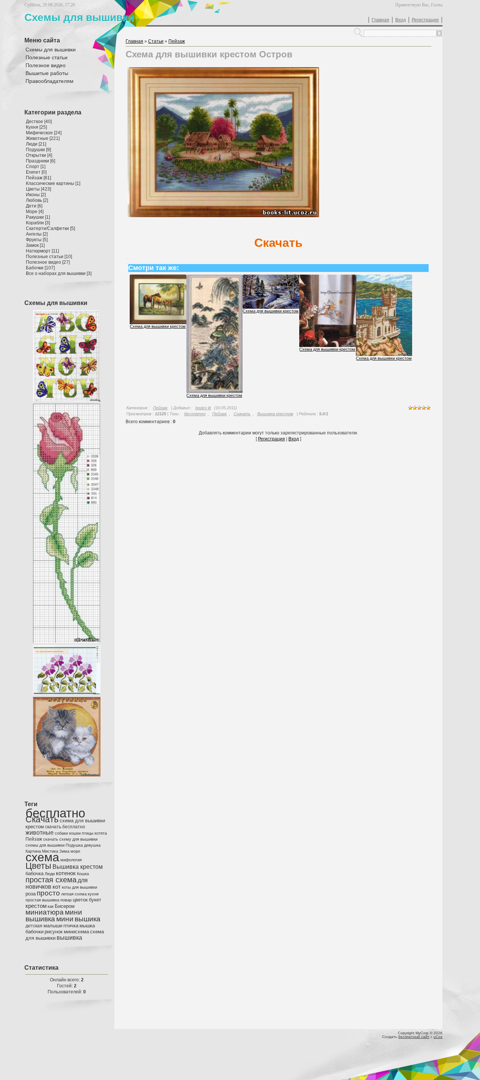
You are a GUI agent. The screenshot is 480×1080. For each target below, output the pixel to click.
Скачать (42, 819)
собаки (61, 833)
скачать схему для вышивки (70, 839)
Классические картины (50, 183)
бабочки (35, 931)
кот (56, 887)
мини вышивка (54, 915)
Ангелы (34, 234)
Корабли (35, 222)
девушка (92, 845)
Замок (32, 245)
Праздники (37, 161)
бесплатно (55, 813)
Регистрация (425, 20)
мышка (87, 925)
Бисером (65, 906)
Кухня (32, 127)
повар (66, 900)
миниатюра (45, 912)
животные (40, 832)
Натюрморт (38, 251)
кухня (93, 894)
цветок (80, 900)
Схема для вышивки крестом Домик (333, 349)
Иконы (33, 194)
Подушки (35, 149)
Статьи (156, 41)
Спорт (32, 166)
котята (100, 833)
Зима (64, 851)
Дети (31, 206)
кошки (75, 833)
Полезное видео (43, 262)
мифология (71, 860)
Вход (400, 20)
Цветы (33, 189)
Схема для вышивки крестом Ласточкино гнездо (402, 358)
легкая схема (74, 894)
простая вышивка (42, 900)
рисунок (54, 931)
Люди (32, 144)
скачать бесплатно (65, 826)
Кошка (83, 873)
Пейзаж (34, 177)
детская (34, 925)
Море (32, 211)
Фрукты (34, 239)
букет (95, 900)
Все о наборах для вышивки (56, 273)
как (51, 906)
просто (48, 893)
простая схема (51, 880)
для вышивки (84, 887)
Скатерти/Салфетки (47, 228)
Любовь (34, 200)
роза (31, 894)
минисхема (76, 931)
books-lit (203, 408)
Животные (37, 138)
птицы (87, 833)
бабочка (35, 873)
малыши (53, 925)
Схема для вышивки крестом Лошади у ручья (174, 326)
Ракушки (35, 217)
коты (66, 887)
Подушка (74, 845)
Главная (380, 20)
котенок (66, 873)
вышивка (69, 937)
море (75, 851)
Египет (33, 172)
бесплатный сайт (413, 1037)
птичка (70, 925)
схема (42, 857)
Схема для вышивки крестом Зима (276, 311)
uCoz (438, 1037)
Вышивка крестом (77, 867)
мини (65, 919)
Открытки (36, 155)
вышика (87, 919)
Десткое (34, 121)
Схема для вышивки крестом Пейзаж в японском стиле (239, 395)
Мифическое (39, 132)
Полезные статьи (44, 256)
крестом (36, 906)
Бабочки (35, 267)
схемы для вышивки (45, 845)
